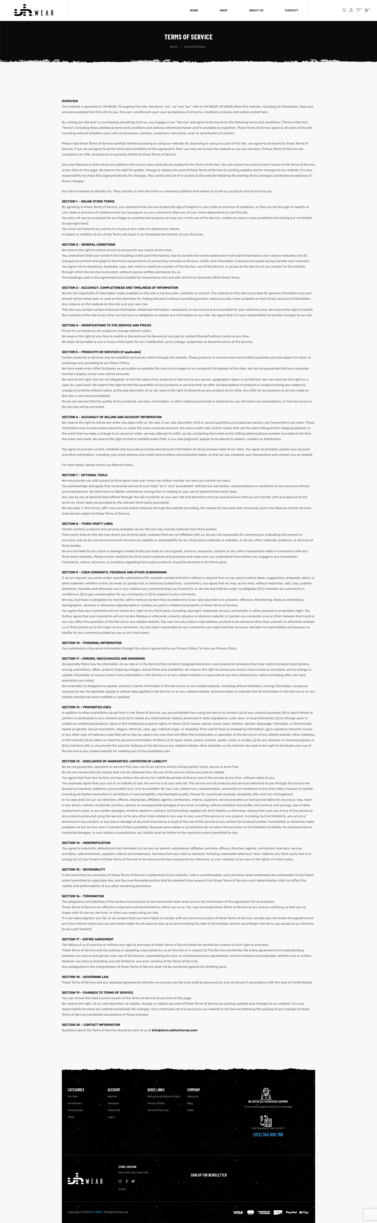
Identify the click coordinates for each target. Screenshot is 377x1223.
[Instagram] (120, 1181)
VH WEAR (96, 1212)
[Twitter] (133, 1181)
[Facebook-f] (126, 1181)
